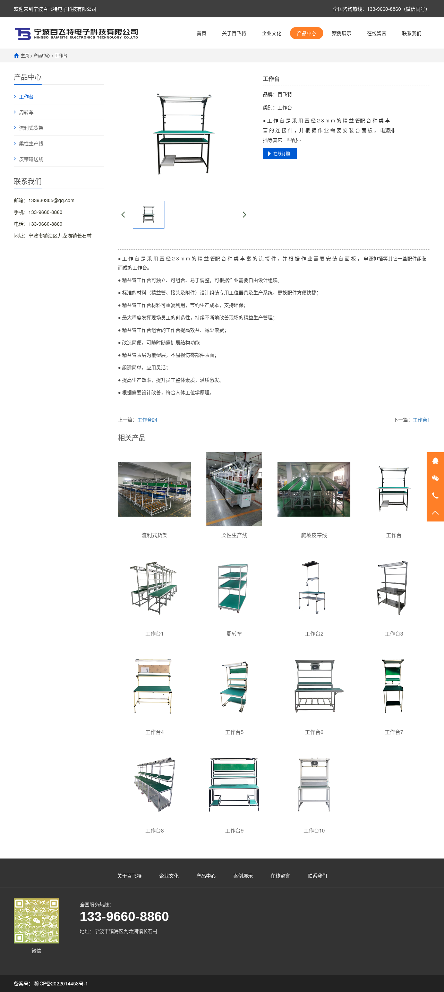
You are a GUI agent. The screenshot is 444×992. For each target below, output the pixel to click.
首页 (201, 32)
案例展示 (341, 32)
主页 (25, 55)
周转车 (26, 112)
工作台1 (421, 419)
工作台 (61, 55)
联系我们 (411, 32)
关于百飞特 (234, 32)
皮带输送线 (31, 158)
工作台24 (147, 419)
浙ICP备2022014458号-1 (60, 983)
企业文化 (271, 32)
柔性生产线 (31, 143)
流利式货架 (31, 127)
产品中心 (306, 32)
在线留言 (376, 32)
